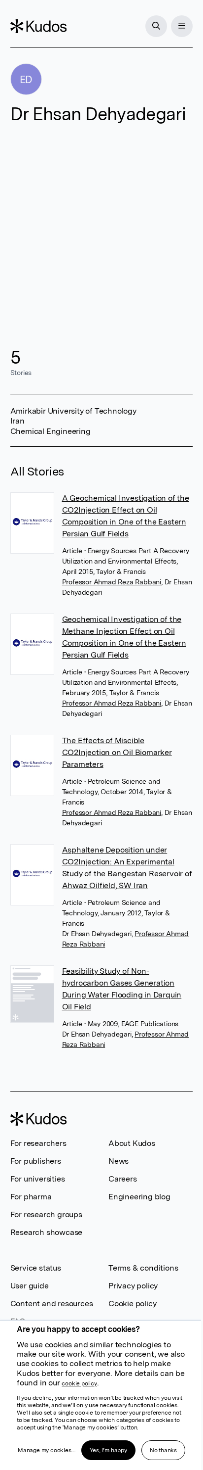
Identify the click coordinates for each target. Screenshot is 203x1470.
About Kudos (131, 1143)
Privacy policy (133, 1285)
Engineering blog (139, 1196)
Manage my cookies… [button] (46, 1450)
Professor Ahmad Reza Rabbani (111, 582)
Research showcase (46, 1232)
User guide (29, 1285)
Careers (122, 1179)
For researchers (38, 1143)
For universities (37, 1179)
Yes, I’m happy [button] (108, 1450)
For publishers (35, 1161)
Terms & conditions (143, 1268)
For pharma (31, 1196)
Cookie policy (132, 1303)
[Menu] (182, 26)
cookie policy (79, 1383)
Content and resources (51, 1303)
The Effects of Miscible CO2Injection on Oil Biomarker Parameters (117, 752)
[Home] (38, 26)
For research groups (46, 1214)
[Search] (156, 26)
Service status (35, 1268)
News (118, 1161)
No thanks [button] (163, 1450)
